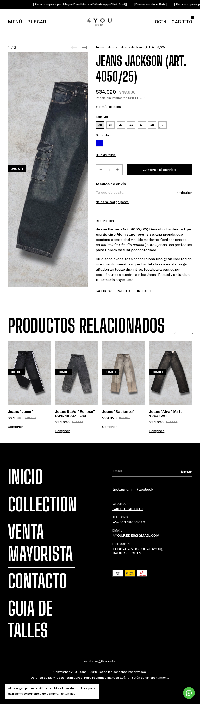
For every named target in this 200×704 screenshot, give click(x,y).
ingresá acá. (116, 677)
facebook (144, 489)
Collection (42, 504)
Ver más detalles (108, 107)
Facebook (104, 291)
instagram (122, 489)
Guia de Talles (30, 619)
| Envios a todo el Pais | (139, 4)
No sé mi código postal (112, 202)
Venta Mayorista (40, 543)
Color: (104, 135)
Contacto (37, 581)
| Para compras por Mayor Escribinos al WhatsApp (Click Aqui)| (69, 4)
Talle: (102, 117)
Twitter (123, 291)
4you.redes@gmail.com (136, 535)
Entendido (68, 693)
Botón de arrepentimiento (151, 677)
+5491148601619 (129, 522)
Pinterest (143, 291)
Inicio (100, 47)
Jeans (112, 47)
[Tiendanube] (100, 662)
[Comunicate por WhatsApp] (189, 693)
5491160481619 (128, 509)
